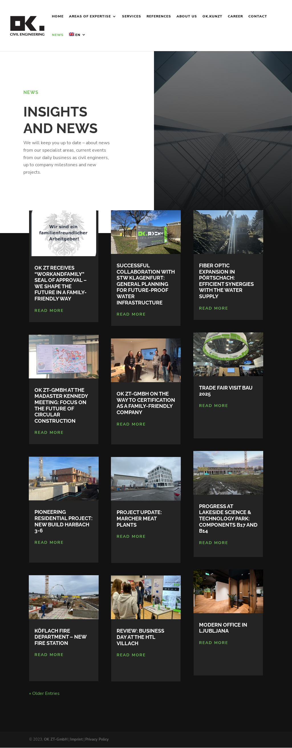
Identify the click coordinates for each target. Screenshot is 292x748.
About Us (187, 16)
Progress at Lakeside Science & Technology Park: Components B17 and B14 (228, 518)
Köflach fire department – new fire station (60, 637)
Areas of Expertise (90, 16)
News (58, 35)
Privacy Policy (97, 739)
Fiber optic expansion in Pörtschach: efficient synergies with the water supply (226, 280)
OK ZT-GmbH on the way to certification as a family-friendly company (146, 403)
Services (131, 16)
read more (49, 310)
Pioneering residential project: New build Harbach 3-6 (63, 521)
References (159, 16)
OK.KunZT (212, 16)
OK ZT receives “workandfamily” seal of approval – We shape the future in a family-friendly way (61, 283)
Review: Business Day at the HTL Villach (140, 637)
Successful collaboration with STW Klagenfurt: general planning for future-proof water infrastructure (146, 284)
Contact (257, 16)
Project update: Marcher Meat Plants (139, 518)
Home (58, 16)
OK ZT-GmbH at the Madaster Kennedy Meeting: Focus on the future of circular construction (61, 405)
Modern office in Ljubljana (223, 628)
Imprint (76, 739)
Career (235, 16)
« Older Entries (44, 693)
